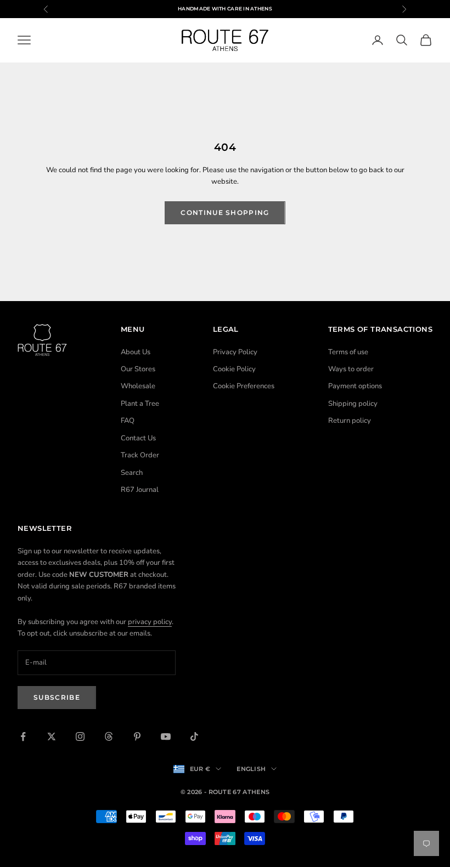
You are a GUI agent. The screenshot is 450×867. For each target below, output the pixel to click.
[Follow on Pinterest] (137, 736)
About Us (135, 352)
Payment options (355, 386)
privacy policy (150, 622)
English (251, 769)
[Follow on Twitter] (51, 736)
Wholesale (138, 386)
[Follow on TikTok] (194, 736)
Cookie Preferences (243, 386)
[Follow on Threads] (108, 736)
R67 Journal (140, 490)
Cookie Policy (234, 369)
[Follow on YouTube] (165, 736)
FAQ (127, 421)
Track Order (140, 455)
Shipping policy (353, 404)
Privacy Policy (235, 352)
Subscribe (56, 697)
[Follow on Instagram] (80, 736)
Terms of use (348, 352)
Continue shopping (225, 212)
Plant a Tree (140, 404)
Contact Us (138, 438)
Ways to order (351, 369)
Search (132, 473)
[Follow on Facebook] (23, 736)
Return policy (349, 421)
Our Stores (138, 369)
